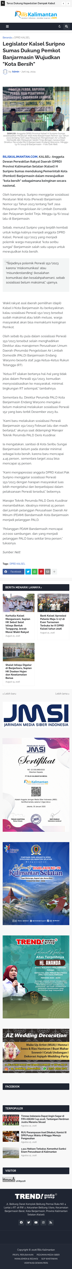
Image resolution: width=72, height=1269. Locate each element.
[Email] (48, 571)
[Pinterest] (41, 571)
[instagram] (43, 1222)
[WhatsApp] (35, 571)
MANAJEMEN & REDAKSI (26, 1259)
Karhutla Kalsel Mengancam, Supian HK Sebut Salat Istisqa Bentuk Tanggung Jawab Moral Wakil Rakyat (18, 624)
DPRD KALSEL (22, 37)
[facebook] (21, 1222)
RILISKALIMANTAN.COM (20, 156)
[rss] (51, 1222)
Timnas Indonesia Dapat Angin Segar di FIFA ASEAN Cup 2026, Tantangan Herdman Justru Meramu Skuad (45, 1119)
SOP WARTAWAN (49, 1259)
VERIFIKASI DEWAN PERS (36, 1263)
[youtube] (36, 1222)
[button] (63, 4)
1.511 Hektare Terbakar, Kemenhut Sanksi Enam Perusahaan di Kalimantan (43, 1150)
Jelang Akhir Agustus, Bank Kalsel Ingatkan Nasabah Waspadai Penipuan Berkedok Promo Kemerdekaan (32, 4)
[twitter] (28, 1222)
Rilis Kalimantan (46, 1249)
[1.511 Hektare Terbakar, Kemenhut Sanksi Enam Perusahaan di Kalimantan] (11, 1152)
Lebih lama (61, 693)
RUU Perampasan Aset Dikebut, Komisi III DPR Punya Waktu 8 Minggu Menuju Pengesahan (43, 1135)
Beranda (7, 37)
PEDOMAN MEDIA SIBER (48, 1255)
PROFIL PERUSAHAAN (23, 1255)
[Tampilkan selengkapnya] (54, 571)
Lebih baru (10, 693)
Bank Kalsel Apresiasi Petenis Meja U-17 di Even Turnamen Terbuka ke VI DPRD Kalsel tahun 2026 (53, 622)
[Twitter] (28, 571)
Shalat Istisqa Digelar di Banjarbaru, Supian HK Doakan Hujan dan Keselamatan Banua (19, 671)
